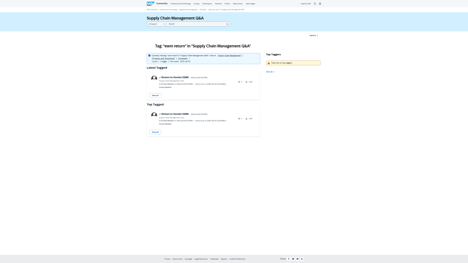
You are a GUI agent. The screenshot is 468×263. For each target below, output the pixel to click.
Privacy (167, 259)
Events (227, 4)
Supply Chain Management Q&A (171, 81)
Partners (218, 4)
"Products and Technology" (163, 58)
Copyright (188, 259)
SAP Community (152, 9)
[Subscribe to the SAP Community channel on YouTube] (297, 259)
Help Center (238, 4)
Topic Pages (250, 4)
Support (224, 259)
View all (155, 95)
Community (161, 3)
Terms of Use (177, 259)
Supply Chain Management (188, 9)
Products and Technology (181, 4)
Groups (197, 4)
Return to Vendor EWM (184, 77)
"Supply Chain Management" (229, 56)
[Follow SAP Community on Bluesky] (293, 259)
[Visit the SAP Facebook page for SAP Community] (289, 259)
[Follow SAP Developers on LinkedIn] (302, 259)
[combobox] (198, 24)
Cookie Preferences (237, 259)
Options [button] (312, 35)
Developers (207, 4)
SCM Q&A (203, 9)
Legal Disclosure (201, 259)
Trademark (214, 259)
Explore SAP (306, 4)
